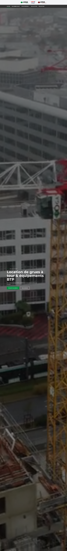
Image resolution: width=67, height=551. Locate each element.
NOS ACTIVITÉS (34, 6)
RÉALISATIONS (41, 6)
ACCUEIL (8, 6)
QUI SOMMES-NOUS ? (16, 6)
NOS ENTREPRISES (25, 6)
